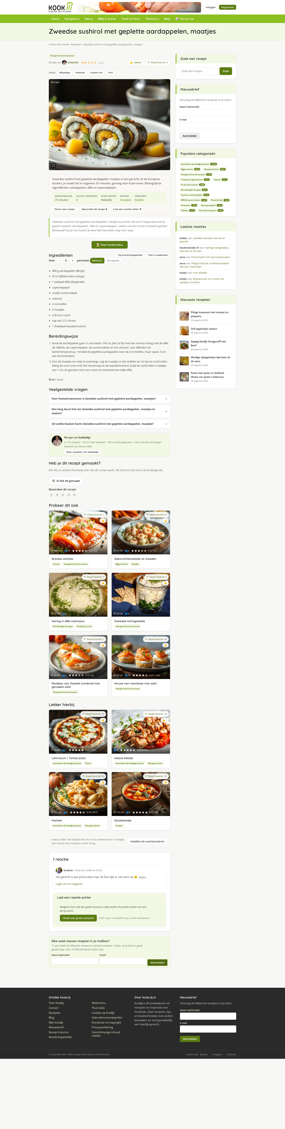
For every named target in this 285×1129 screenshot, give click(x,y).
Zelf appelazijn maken (204, 328)
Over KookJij (56, 1003)
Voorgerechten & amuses (62, 55)
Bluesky (204, 1054)
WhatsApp (64, 72)
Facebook (231, 1054)
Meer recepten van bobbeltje (82, 452)
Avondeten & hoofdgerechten (67, 763)
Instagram (217, 1054)
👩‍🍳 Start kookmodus (109, 244)
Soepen (119, 825)
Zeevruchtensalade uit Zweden (135, 558)
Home (55, 18)
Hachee (57, 820)
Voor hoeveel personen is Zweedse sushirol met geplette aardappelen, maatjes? (104, 398)
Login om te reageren (69, 884)
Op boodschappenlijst (130, 255)
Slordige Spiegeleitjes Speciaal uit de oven (210, 359)
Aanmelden (157, 962)
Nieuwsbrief (56, 1027)
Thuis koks (98, 1008)
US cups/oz (113, 260)
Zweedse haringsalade (129, 621)
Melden (142, 877)
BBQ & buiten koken (193, 200)
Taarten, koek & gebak (194, 195)
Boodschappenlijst (60, 1037)
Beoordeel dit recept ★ (95, 209)
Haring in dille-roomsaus (68, 621)
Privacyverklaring (102, 1027)
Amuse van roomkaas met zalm (135, 683)
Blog (167, 18)
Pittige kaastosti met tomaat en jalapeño (210, 314)
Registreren (227, 7)
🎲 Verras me (184, 18)
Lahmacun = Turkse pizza (69, 758)
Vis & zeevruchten (192, 184)
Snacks (56, 564)
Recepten (71, 18)
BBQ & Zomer (107, 18)
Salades (135, 564)
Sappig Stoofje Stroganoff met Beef (208, 343)
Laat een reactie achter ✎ (127, 209)
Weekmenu (99, 1003)
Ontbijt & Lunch (84, 626)
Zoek (226, 71)
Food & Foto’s (131, 18)
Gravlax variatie (62, 558)
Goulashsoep (122, 820)
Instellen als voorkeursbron (147, 841)
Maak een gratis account (78, 918)
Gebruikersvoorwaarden (107, 1017)
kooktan (68, 870)
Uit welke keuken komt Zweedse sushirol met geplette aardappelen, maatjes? (103, 424)
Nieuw (89, 18)
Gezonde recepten (210, 210)
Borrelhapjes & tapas (63, 626)
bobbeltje (85, 437)
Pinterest (80, 72)
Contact (54, 1008)
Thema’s (151, 18)
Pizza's (88, 763)
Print (110, 72)
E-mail (103, 954)
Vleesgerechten (155, 763)
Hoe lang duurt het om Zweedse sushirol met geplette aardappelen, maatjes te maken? (103, 411)
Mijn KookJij (56, 1022)
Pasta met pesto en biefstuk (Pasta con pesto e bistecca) (207, 374)
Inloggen (211, 7)
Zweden (139, 199)
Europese (125, 199)
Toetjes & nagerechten (195, 179)
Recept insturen (59, 1032)
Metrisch (97, 260)
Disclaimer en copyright (106, 1022)
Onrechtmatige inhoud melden (106, 1034)
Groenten (188, 205)
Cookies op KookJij (103, 1013)
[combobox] (199, 71)
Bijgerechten (122, 564)
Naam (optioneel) (60, 954)
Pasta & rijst (219, 200)
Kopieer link (96, 72)
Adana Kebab (123, 758)
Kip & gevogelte (211, 205)
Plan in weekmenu (158, 255)
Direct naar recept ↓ (65, 209)
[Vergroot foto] (53, 165)
